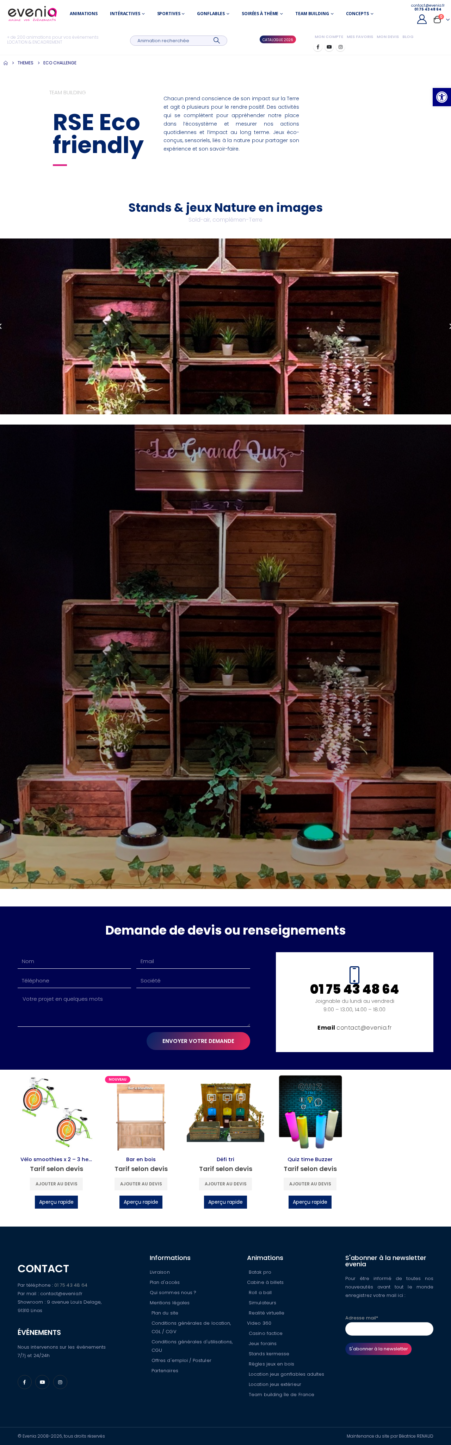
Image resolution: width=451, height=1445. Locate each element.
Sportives (168, 14)
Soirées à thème (260, 14)
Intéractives (125, 14)
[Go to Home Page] (6, 63)
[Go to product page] (56, 1112)
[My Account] (422, 19)
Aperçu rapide (56, 1201)
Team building (312, 14)
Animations (84, 14)
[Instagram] (340, 46)
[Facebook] (317, 46)
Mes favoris (360, 36)
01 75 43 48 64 (70, 1285)
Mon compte (329, 36)
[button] (442, 97)
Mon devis (388, 36)
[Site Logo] (32, 14)
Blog (408, 36)
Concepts (357, 14)
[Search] (216, 40)
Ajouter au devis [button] (57, 1184)
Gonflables (211, 14)
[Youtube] (329, 46)
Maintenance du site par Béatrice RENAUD (390, 1436)
